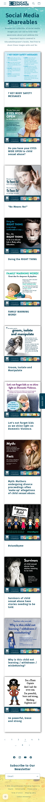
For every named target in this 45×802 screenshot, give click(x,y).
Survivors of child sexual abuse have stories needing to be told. (21, 603)
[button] (5, 3)
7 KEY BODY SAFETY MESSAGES (20, 95)
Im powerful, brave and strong (20, 720)
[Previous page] (5, 739)
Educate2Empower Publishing (21, 786)
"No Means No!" (18, 206)
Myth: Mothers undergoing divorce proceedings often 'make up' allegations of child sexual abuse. (22, 487)
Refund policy (20, 789)
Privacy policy (32, 789)
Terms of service (17, 793)
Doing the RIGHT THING (22, 259)
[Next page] (29, 745)
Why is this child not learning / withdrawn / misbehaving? (22, 662)
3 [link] (25, 740)
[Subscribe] (37, 776)
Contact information (23, 797)
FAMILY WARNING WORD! (18, 313)
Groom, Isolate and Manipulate (20, 369)
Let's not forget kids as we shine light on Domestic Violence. (21, 425)
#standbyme (16, 545)
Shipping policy (30, 793)
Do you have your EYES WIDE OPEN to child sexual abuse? (22, 151)
